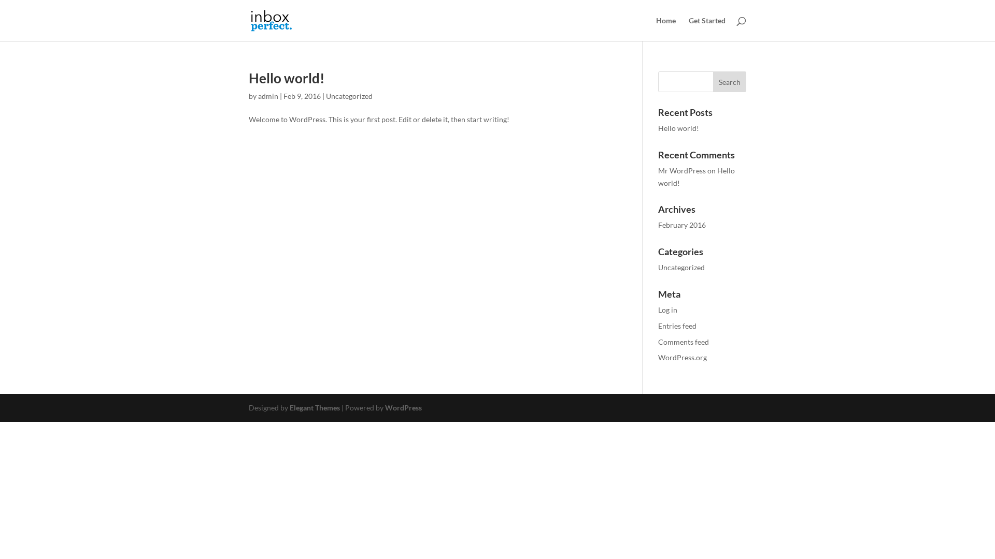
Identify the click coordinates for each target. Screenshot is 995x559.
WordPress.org (682, 357)
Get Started (707, 21)
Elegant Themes (315, 407)
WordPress (403, 407)
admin (268, 96)
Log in (667, 309)
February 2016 (682, 224)
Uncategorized (349, 96)
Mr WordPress (682, 170)
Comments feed (683, 341)
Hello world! (286, 78)
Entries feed (677, 325)
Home (666, 21)
